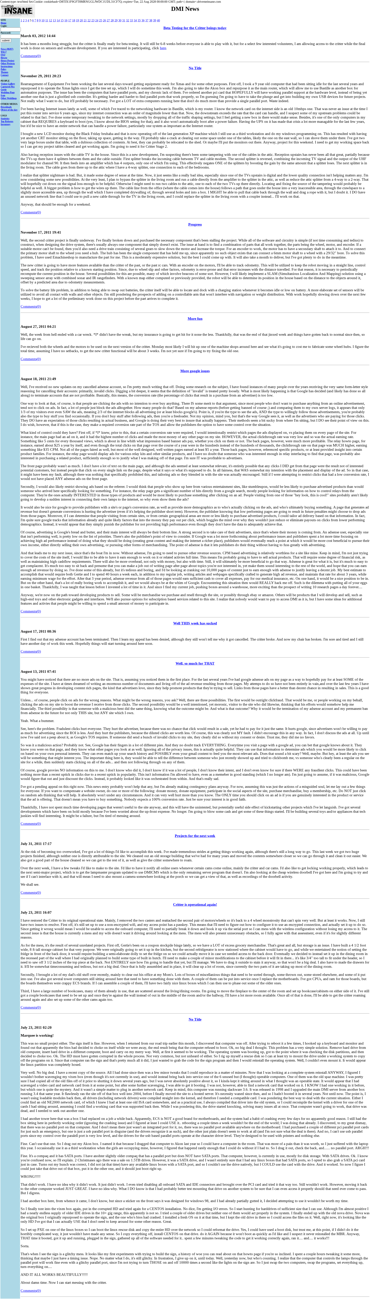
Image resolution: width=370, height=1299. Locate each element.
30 (119, 20)
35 (139, 20)
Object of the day (9, 109)
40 (158, 20)
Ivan (3, 95)
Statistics (5, 118)
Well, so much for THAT (195, 663)
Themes (4, 72)
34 (135, 20)
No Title (195, 68)
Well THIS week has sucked (195, 623)
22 (89, 20)
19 (77, 20)
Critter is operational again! (195, 904)
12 (50, 20)
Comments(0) (31, 56)
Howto (4, 57)
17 (69, 20)
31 (123, 20)
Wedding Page (8, 92)
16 (65, 20)
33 (131, 20)
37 (146, 20)
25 (100, 20)
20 (81, 20)
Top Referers (7, 121)
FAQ (3, 54)
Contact (4, 75)
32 (127, 20)
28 (112, 20)
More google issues (195, 371)
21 (85, 20)
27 (108, 20)
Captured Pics (8, 86)
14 (58, 20)
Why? (4, 52)
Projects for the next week (195, 836)
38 (150, 20)
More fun (195, 319)
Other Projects (8, 63)
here (163, 48)
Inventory (5, 124)
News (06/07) (7, 49)
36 (143, 20)
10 (43, 20)
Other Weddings (9, 98)
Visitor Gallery (8, 83)
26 (104, 20)
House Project (7, 60)
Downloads (6, 107)
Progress (195, 224)
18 (73, 20)
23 (92, 20)
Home (3, 23)
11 (46, 20)
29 (116, 20)
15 (62, 20)
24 (96, 20)
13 (54, 20)
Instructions (7, 66)
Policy (3, 69)
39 (154, 20)
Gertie (4, 89)
